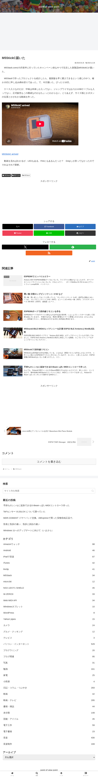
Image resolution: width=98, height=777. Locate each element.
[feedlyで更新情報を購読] (72, 247)
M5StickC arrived (10, 154)
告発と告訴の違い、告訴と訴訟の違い (21, 524)
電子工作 (17, 175)
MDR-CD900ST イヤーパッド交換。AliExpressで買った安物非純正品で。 (38, 518)
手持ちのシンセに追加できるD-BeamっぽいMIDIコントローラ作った (36, 505)
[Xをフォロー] (25, 247)
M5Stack (7, 175)
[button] (80, 233)
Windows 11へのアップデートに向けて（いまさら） (28, 530)
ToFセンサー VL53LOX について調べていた (24, 511)
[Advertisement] (49, 32)
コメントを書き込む (49, 461)
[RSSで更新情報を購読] (49, 253)
